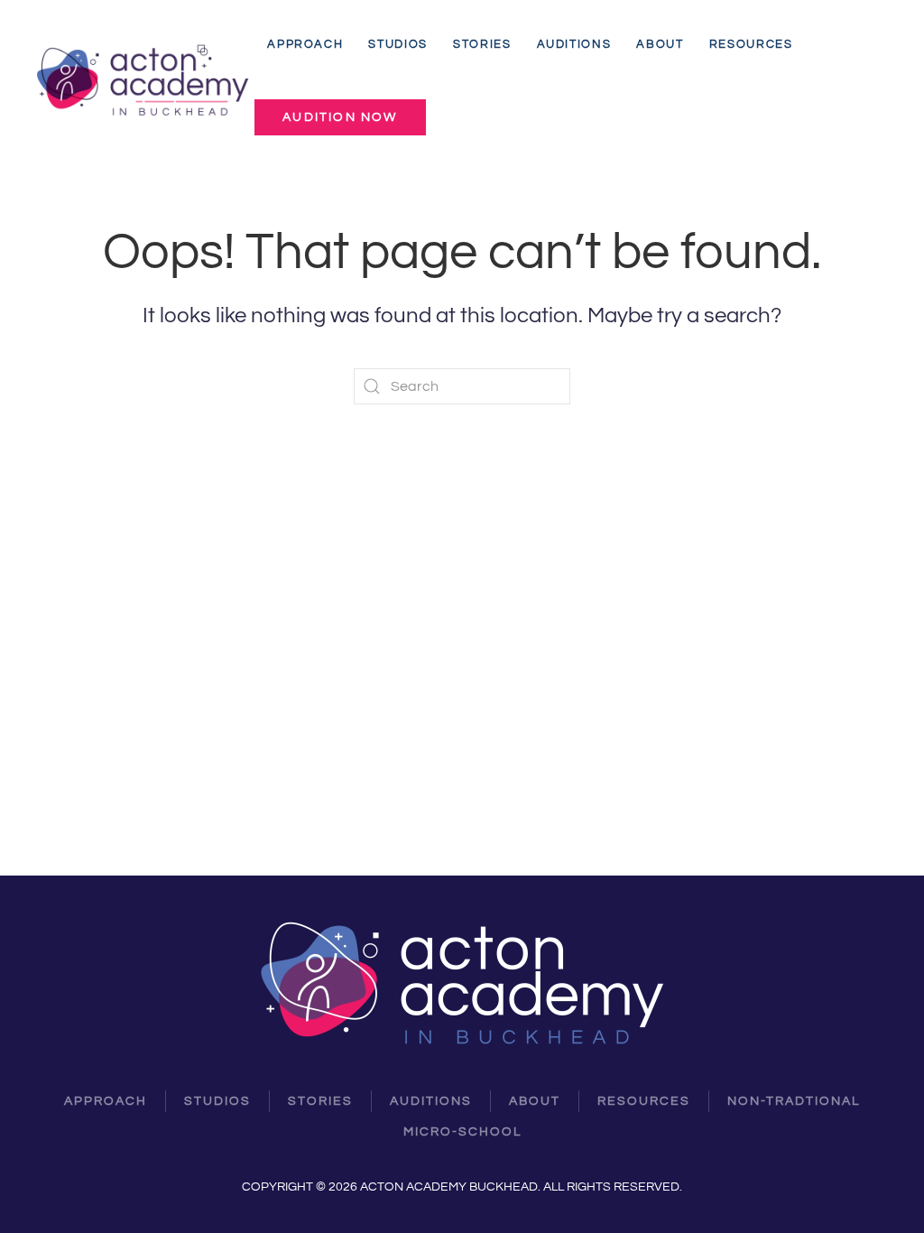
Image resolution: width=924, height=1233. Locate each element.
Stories (482, 45)
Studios (398, 45)
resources (643, 1101)
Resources (751, 45)
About (659, 45)
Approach (305, 45)
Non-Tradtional (793, 1101)
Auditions (574, 45)
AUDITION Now (339, 117)
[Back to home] (145, 80)
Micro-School (462, 1132)
